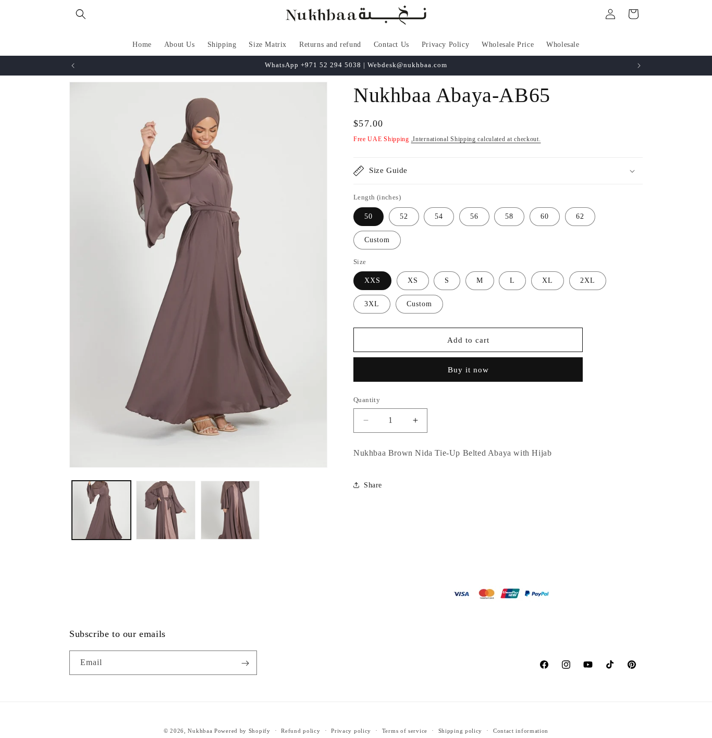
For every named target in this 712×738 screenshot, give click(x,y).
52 (404, 216)
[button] (80, 14)
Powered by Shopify (242, 731)
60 (545, 216)
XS (413, 280)
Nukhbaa (200, 731)
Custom (377, 240)
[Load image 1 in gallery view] (101, 510)
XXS (372, 280)
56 (474, 216)
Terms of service (404, 731)
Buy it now (468, 370)
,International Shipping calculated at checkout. (476, 139)
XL (547, 280)
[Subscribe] (245, 663)
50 (368, 216)
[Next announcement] (639, 66)
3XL (371, 304)
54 (439, 216)
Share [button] (373, 485)
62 (580, 216)
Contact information (520, 731)
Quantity (366, 400)
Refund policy (300, 731)
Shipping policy (460, 731)
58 (509, 216)
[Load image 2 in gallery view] (165, 510)
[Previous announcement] (73, 66)
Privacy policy (351, 731)
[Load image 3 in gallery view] (230, 510)
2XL (587, 280)
